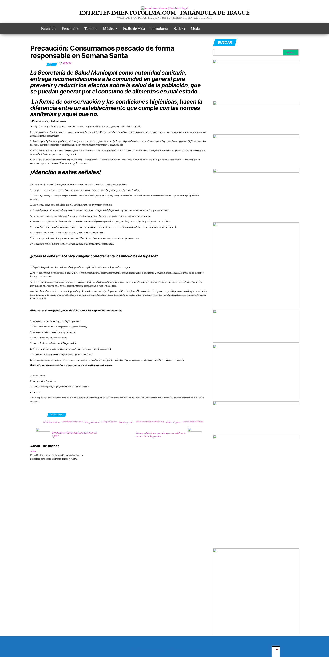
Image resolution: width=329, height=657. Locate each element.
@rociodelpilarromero (193, 421)
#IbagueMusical (92, 422)
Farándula (48, 28)
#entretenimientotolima (72, 421)
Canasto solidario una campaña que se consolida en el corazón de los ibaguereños (160, 435)
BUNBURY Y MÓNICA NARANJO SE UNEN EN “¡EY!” (74, 435)
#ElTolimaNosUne (51, 422)
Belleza (179, 28)
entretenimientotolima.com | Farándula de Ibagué (164, 13)
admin (66, 63)
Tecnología (159, 28)
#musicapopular (126, 422)
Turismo (90, 28)
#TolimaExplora (173, 422)
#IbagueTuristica (109, 421)
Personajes (70, 28)
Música (109, 28)
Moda (195, 28)
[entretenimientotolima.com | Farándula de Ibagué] (32, 28)
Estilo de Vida (134, 28)
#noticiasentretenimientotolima (150, 421)
